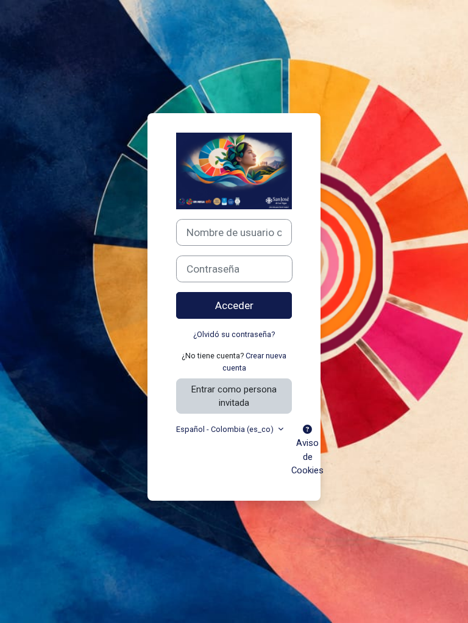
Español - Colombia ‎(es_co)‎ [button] (225, 429)
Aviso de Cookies (307, 456)
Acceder (234, 305)
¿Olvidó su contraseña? (234, 334)
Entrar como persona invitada (234, 396)
